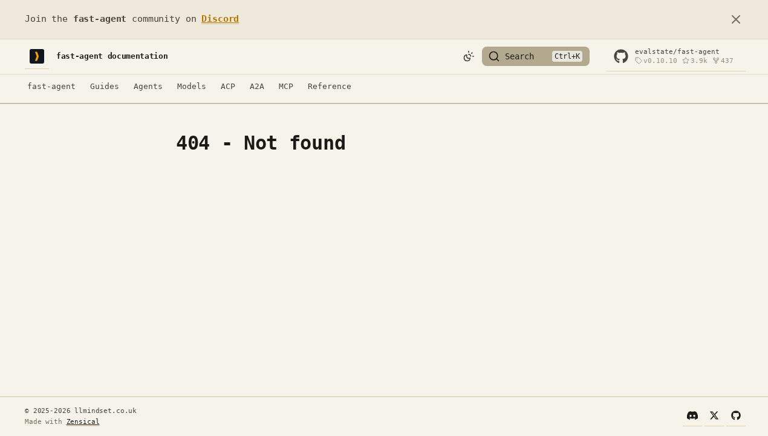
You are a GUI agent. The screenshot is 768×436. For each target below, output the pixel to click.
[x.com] (714, 416)
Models (191, 86)
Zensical (83, 422)
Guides (104, 86)
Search (519, 56)
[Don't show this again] (736, 19)
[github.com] (736, 416)
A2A (257, 86)
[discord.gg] (692, 416)
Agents (148, 86)
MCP (286, 86)
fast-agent (51, 86)
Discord (220, 19)
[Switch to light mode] (469, 56)
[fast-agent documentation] (37, 56)
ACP (228, 86)
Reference (329, 86)
